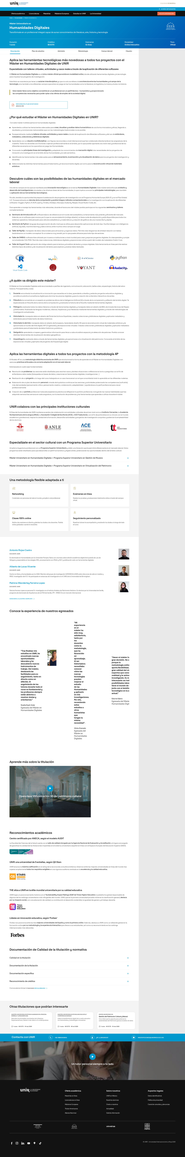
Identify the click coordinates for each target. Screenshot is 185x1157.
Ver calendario (39, 988)
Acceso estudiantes (168, 9)
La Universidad (95, 13)
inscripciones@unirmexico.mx (150, 1037)
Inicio (11, 18)
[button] (69, 458)
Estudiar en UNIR (79, 13)
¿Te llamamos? (102, 1037)
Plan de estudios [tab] (38, 51)
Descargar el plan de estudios (27, 105)
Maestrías (46, 13)
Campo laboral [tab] (106, 51)
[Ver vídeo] (50, 788)
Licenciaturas (34, 13)
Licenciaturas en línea (72, 1100)
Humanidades (18, 18)
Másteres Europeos (62, 13)
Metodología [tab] (83, 51)
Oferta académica (18, 13)
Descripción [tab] (15, 51)
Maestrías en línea (71, 1096)
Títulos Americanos (71, 1109)
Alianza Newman (70, 1113)
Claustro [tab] (129, 51)
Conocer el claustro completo (21, 598)
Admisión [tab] (61, 51)
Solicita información (166, 13)
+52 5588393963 (60, 1037)
